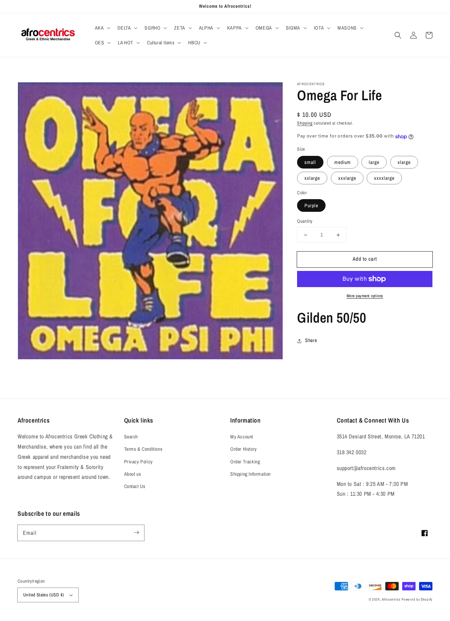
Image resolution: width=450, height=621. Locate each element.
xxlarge (312, 178)
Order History (243, 449)
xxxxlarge (384, 178)
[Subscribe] (136, 532)
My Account (241, 436)
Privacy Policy (138, 461)
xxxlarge (347, 178)
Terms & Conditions (143, 449)
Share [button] (311, 340)
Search (131, 436)
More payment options (365, 296)
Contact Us (135, 486)
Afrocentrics (391, 599)
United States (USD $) (43, 595)
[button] (102, 27)
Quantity (304, 221)
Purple (311, 206)
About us (132, 474)
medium (342, 162)
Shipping (305, 123)
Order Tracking (245, 461)
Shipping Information (250, 474)
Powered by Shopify (416, 599)
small (310, 162)
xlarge (404, 162)
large (374, 162)
